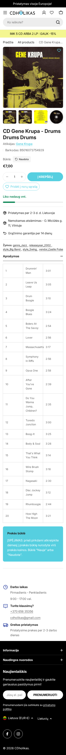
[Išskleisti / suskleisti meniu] (5, 12)
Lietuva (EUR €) (19, 718)
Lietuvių (43, 718)
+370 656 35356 (21, 611)
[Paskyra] (49, 12)
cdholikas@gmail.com (25, 618)
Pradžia (8, 42)
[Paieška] (58, 22)
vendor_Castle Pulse (51, 249)
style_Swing (30, 249)
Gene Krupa (24, 144)
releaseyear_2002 (40, 245)
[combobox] (33, 22)
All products (26, 42)
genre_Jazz (20, 245)
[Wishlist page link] (52, 12)
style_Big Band (12, 249)
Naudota (24, 159)
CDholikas (21, 748)
